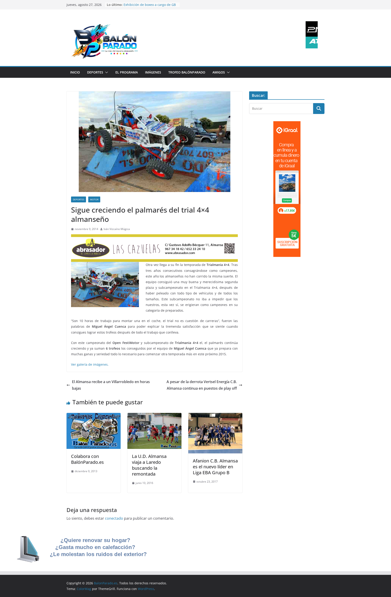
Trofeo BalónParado (186, 72)
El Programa (126, 72)
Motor (94, 199)
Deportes (95, 72)
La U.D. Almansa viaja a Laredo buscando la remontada (149, 465)
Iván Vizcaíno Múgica (117, 229)
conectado (114, 518)
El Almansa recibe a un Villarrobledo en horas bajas (111, 385)
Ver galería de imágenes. (90, 364)
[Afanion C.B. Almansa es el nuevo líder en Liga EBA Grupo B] (215, 416)
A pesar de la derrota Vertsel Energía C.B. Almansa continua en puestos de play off (202, 385)
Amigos (218, 72)
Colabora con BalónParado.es (87, 459)
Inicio (75, 72)
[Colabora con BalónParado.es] (94, 416)
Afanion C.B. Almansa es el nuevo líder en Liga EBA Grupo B (215, 467)
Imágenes (153, 72)
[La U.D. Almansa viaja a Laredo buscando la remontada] (154, 416)
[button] (105, 72)
